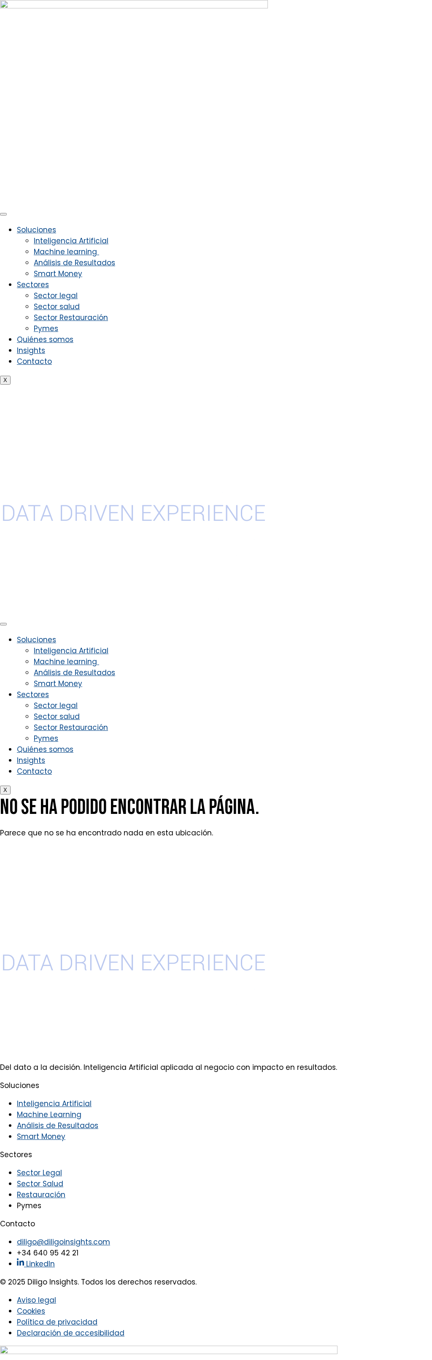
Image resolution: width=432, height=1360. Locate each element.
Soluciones (36, 230)
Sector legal (56, 296)
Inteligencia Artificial (71, 241)
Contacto (34, 361)
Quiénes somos (45, 339)
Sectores (33, 285)
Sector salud (57, 307)
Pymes (46, 328)
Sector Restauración (71, 317)
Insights (31, 350)
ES (15, 390)
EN (4, 390)
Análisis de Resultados (74, 263)
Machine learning (66, 252)
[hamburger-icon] (3, 214)
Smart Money (58, 274)
